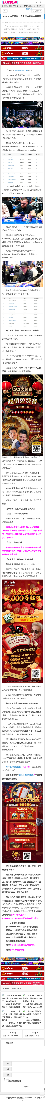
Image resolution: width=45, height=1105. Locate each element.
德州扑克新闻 (16, 988)
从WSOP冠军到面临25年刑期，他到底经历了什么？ (32, 1023)
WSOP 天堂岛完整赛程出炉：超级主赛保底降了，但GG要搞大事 (11, 1007)
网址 (6, 1075)
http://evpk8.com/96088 (12, 918)
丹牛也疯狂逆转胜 (26, 775)
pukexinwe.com (14, 927)
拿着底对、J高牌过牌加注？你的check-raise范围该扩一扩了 (32, 1007)
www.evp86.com (21, 70)
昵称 (7, 1064)
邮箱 (7, 1069)
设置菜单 (29, 9)
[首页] (42, 1089)
